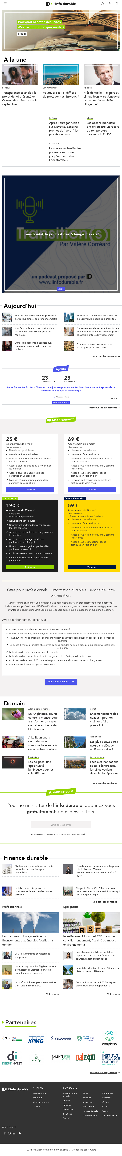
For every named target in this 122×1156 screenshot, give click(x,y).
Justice (66, 1100)
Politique (6, 87)
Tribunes (67, 1105)
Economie (107, 1097)
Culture (105, 1102)
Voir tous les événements (103, 407)
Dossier (61, 288)
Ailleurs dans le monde (39, 708)
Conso (105, 1106)
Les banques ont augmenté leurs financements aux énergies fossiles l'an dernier (28, 940)
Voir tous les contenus (105, 356)
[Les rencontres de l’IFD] (110, 1057)
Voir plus (51, 994)
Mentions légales (41, 1102)
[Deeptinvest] (12, 1058)
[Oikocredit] (61, 1038)
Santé (85, 1093)
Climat (90, 118)
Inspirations (95, 736)
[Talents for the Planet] (61, 1058)
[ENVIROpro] (12, 1038)
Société (66, 1118)
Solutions (67, 1113)
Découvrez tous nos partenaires (103, 1073)
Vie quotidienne (109, 1115)
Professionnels (12, 907)
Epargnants (70, 907)
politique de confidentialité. (74, 834)
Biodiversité (54, 143)
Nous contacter (40, 1093)
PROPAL (92, 1149)
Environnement (50, 87)
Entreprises (107, 1093)
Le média (37, 1106)
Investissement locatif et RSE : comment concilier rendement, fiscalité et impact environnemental (90, 940)
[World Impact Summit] (85, 1038)
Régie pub (38, 1097)
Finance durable (90, 1111)
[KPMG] (37, 1038)
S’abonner (30, 489)
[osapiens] (110, 1038)
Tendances (68, 1109)
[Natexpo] (85, 1057)
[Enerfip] (37, 1057)
